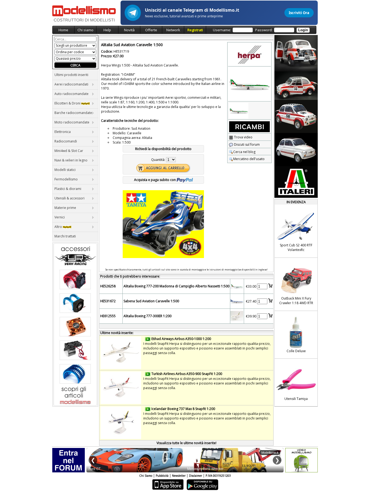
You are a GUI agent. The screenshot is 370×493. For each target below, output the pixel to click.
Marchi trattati (65, 236)
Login (303, 30)
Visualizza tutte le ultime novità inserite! (186, 443)
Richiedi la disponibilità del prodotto (163, 149)
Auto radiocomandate (71, 93)
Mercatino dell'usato (249, 159)
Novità (129, 29)
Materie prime (65, 207)
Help (107, 29)
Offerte (151, 29)
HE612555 (108, 316)
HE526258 (108, 286)
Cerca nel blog (244, 152)
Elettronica (62, 131)
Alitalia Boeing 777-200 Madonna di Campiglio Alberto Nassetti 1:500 (176, 286)
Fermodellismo (66, 179)
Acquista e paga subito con (155, 179)
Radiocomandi (65, 141)
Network (173, 29)
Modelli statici (65, 169)
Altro (58, 226)
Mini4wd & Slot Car (68, 150)
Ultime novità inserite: (117, 332)
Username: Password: (260, 29)
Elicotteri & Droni (67, 103)
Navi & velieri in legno (70, 160)
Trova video (242, 137)
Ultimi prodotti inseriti (71, 74)
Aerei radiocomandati (71, 84)
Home (63, 29)
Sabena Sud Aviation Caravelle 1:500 (151, 301)
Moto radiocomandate (71, 122)
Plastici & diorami (67, 188)
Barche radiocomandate (73, 112)
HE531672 (108, 301)
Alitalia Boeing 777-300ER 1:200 (147, 316)
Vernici (59, 217)
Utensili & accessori (69, 198)
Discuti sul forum (246, 144)
